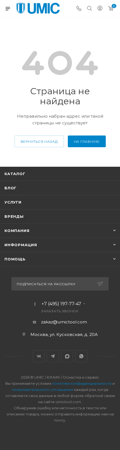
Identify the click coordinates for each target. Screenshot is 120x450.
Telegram (53, 356)
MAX (67, 356)
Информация (20, 245)
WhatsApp (81, 356)
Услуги (12, 202)
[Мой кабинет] (99, 8)
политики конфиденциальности (82, 383)
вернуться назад (39, 141)
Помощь (15, 259)
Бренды (14, 216)
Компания (16, 230)
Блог (10, 188)
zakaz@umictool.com (64, 322)
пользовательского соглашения (42, 389)
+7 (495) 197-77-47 (61, 304)
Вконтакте (39, 356)
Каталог (14, 173)
